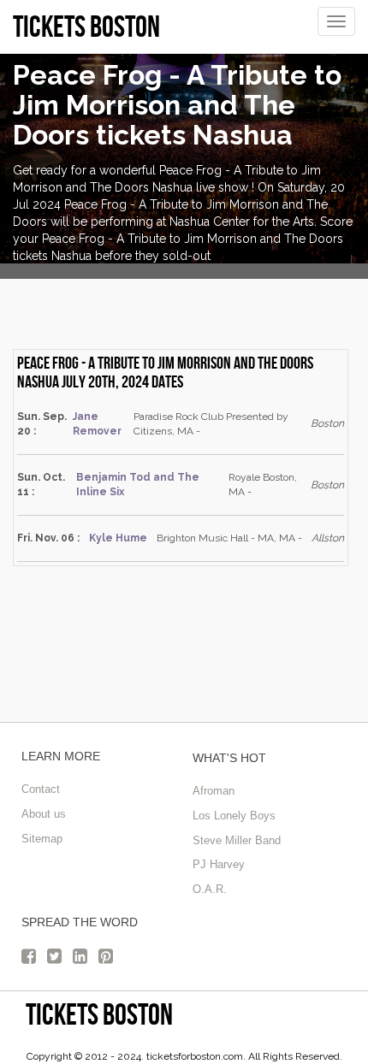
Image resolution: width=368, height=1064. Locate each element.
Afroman (213, 790)
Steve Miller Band (237, 840)
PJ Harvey (219, 864)
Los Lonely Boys (234, 815)
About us (43, 813)
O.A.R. (210, 889)
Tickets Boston (99, 1014)
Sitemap (41, 838)
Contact (40, 789)
